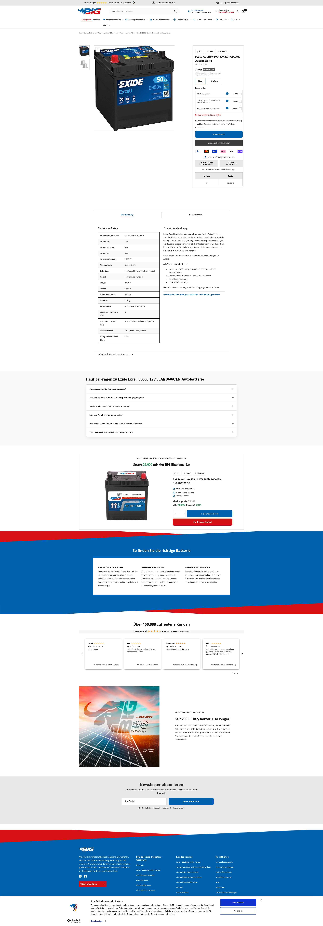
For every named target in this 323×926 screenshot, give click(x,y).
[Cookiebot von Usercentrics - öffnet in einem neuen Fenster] (74, 921)
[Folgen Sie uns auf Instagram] (80, 876)
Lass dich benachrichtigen (219, 143)
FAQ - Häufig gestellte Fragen (148, 870)
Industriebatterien (161, 20)
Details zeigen (97, 921)
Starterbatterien (114, 20)
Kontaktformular (226, 12)
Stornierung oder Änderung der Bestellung (193, 867)
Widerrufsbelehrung (224, 872)
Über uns (140, 865)
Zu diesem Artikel (202, 522)
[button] (82, 654)
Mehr (105, 25)
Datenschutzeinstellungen (226, 892)
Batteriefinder (168, 571)
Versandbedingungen (224, 862)
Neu (200, 81)
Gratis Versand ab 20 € (165, 3)
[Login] (238, 11)
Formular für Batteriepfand (187, 872)
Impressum (220, 887)
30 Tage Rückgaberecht (229, 3)
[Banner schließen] (261, 900)
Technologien (182, 20)
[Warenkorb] (243, 11)
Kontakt (179, 887)
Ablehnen (238, 911)
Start (80, 33)
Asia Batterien (125, 33)
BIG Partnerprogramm (145, 875)
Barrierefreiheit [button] (182, 892)
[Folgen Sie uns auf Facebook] (85, 876)
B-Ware (236, 20)
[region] (162, 654)
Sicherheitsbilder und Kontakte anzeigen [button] (115, 354)
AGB (217, 882)
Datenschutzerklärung (225, 867)
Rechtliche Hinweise (224, 877)
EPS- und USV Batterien (145, 890)
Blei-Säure (114, 33)
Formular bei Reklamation (186, 882)
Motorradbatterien (143, 885)
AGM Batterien (142, 880)
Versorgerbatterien (137, 20)
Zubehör (223, 20)
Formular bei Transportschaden (189, 877)
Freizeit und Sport (203, 20)
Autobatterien (103, 33)
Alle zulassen (238, 902)
